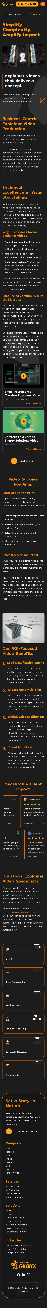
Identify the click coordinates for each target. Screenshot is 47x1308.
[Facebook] (18, 1274)
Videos (9, 1155)
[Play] (23, 376)
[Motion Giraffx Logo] (7, 4)
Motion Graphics (14, 1193)
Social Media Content (16, 1231)
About (9, 1148)
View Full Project (34, 403)
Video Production (14, 1197)
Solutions (21, 14)
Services (12, 1181)
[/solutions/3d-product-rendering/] (23, 1023)
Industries (13, 1240)
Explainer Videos (14, 1214)
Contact (10, 1169)
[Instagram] (28, 1274)
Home (11, 14)
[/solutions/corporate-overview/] (23, 1047)
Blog (8, 1165)
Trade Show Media (15, 1217)
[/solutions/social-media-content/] (23, 1070)
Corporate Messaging (16, 1228)
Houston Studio (13, 1172)
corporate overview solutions (20, 912)
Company (13, 1143)
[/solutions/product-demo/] (23, 1000)
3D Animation (12, 1190)
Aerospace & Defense (16, 1252)
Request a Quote (27, 4)
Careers (9, 1162)
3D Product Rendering (16, 1224)
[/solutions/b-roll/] (23, 954)
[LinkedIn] (23, 1274)
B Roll (8, 1210)
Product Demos (13, 1221)
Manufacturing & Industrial (19, 1245)
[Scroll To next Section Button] (42, 100)
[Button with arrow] (42, 100)
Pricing (9, 1158)
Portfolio (10, 1151)
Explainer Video (37, 14)
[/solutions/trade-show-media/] (23, 977)
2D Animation (10, 399)
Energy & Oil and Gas (16, 1249)
